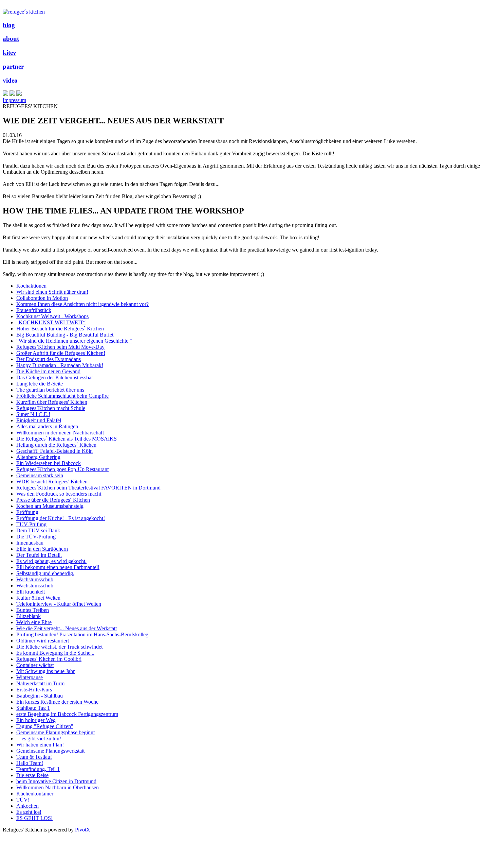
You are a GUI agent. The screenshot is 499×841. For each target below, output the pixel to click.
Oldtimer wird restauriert (42, 640)
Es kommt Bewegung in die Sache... (55, 653)
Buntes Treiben (32, 610)
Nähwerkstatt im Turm (40, 683)
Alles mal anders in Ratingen (47, 426)
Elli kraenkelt (30, 592)
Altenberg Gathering (38, 457)
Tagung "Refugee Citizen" (44, 726)
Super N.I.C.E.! (33, 414)
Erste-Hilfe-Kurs (34, 689)
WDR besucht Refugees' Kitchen (52, 481)
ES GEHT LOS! (34, 818)
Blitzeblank (28, 616)
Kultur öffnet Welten (38, 598)
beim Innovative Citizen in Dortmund (56, 781)
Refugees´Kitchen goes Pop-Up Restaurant (62, 469)
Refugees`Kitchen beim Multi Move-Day (60, 347)
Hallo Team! (29, 763)
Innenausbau (29, 543)
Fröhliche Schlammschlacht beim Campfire (62, 396)
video (10, 80)
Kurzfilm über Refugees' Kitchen (51, 402)
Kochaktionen (31, 286)
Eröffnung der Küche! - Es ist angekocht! (60, 518)
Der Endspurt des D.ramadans (48, 359)
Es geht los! (28, 812)
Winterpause (29, 677)
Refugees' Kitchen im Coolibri (48, 659)
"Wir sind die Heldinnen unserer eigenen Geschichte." (74, 341)
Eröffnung (27, 512)
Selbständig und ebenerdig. (45, 573)
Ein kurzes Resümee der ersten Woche (57, 702)
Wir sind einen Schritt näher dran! (52, 292)
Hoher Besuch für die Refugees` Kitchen (60, 328)
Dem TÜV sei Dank (38, 530)
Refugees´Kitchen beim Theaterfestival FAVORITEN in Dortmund (88, 488)
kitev (9, 52)
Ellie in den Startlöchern (42, 549)
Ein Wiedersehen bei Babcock (48, 463)
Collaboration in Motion (42, 298)
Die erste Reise (32, 775)
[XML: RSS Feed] (5, 94)
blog (9, 25)
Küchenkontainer (34, 793)
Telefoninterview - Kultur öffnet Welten (58, 604)
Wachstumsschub (34, 579)
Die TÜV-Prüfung (36, 536)
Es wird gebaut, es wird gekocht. (51, 561)
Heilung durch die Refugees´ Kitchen (56, 445)
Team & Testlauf (34, 757)
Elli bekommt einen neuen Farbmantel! (57, 567)
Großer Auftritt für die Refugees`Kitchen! (60, 353)
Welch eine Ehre (34, 622)
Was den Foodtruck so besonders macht (58, 494)
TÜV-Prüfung (31, 524)
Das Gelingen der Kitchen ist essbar (54, 377)
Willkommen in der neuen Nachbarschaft (60, 432)
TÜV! (23, 800)
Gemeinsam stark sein (39, 475)
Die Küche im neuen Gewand (48, 371)
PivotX (82, 830)
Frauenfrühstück (33, 310)
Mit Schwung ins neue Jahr (45, 671)
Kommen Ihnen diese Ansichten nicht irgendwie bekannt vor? (82, 304)
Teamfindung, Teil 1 (38, 769)
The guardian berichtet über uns (50, 390)
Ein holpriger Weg (36, 720)
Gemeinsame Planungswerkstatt (50, 751)
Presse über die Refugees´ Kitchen (53, 500)
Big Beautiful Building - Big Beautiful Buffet (64, 335)
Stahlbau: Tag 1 (33, 708)
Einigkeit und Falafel (38, 420)
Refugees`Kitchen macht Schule (50, 408)
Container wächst (35, 665)
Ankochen (27, 806)
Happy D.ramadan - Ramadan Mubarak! (59, 365)
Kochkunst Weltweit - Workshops (52, 316)
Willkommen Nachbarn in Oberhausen (57, 787)
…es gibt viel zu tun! (38, 738)
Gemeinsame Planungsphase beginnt (55, 732)
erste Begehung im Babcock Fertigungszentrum (67, 714)
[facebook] (12, 94)
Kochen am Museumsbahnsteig (50, 506)
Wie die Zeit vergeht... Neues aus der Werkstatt (66, 628)
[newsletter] (19, 94)
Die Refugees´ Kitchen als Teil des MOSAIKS (66, 439)
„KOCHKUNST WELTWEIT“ (51, 322)
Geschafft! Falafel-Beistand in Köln (54, 451)
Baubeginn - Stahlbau (39, 696)
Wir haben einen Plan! (40, 745)
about (11, 38)
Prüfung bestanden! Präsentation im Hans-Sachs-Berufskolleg (82, 634)
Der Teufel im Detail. (39, 555)
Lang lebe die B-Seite (39, 384)
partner (13, 66)
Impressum (14, 100)
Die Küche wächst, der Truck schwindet (59, 647)
